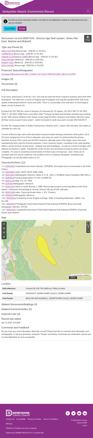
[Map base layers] (4, 228)
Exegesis (18, 428)
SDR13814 (10, 175)
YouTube (79, 413)
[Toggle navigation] (88, 11)
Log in (84, 425)
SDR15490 (10, 192)
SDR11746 (10, 181)
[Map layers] (4, 224)
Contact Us (10, 419)
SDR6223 (9, 178)
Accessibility (21, 419)
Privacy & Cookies (34, 419)
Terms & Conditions (50, 419)
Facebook (68, 413)
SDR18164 (11, 198)
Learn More (10, 29)
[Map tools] (4, 237)
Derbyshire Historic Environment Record (28, 11)
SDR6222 (9, 195)
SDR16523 (10, 166)
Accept (22, 29)
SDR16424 (10, 187)
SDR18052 (10, 172)
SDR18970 (11, 204)
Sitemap (9, 424)
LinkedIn (85, 413)
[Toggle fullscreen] (88, 223)
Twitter (73, 413)
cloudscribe (39, 433)
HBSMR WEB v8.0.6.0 (24, 433)
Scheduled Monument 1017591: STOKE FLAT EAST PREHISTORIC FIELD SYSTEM (38, 74)
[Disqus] (46, 373)
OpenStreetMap (78, 275)
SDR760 (9, 184)
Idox (27, 428)
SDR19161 (11, 210)
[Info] (4, 232)
